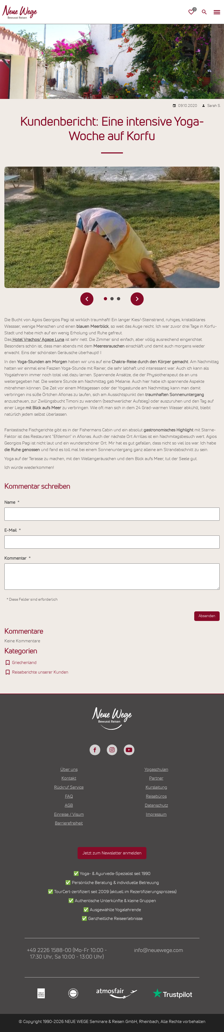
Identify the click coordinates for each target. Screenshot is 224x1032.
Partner (156, 778)
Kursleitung (156, 787)
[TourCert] (72, 993)
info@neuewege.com (158, 950)
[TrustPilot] (172, 993)
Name (10, 502)
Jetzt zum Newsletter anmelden (112, 853)
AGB (69, 805)
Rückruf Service (69, 787)
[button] (217, 12)
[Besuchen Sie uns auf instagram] (112, 750)
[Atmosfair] (116, 993)
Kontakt (68, 778)
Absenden (207, 616)
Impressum (156, 814)
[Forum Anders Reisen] (40, 993)
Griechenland (24, 662)
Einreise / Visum (69, 814)
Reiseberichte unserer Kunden (40, 672)
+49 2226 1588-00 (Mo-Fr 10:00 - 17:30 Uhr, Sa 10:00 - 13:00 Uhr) (67, 954)
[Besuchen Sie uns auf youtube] (129, 750)
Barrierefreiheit (69, 823)
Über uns (69, 769)
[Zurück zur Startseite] (19, 12)
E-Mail (11, 530)
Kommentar (16, 558)
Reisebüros (156, 796)
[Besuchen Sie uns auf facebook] (95, 750)
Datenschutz (156, 805)
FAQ (69, 796)
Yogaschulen (156, 769)
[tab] (105, 298)
